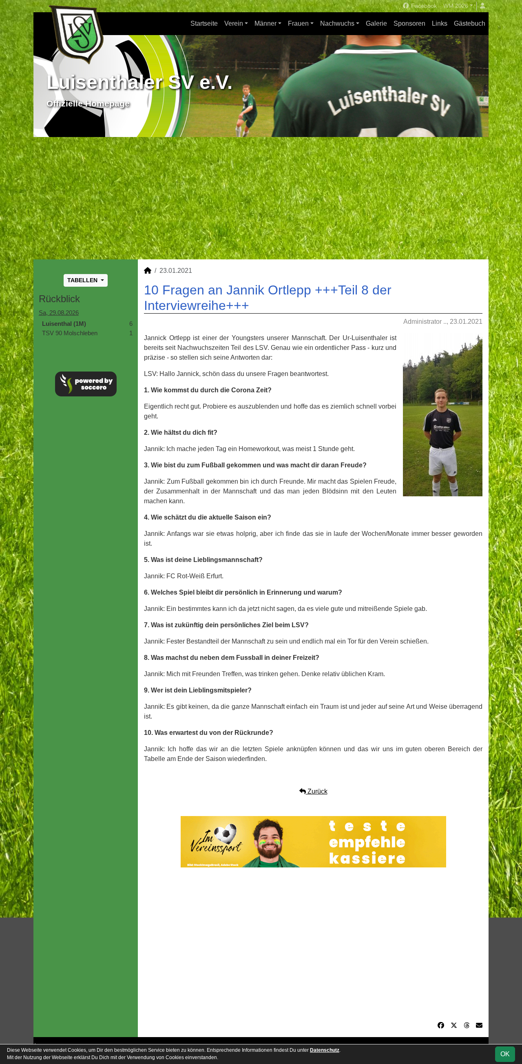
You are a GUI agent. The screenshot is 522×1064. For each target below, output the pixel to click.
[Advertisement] (261, 198)
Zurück (316, 791)
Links (439, 23)
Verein (233, 23)
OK (505, 1054)
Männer (265, 23)
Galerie (376, 23)
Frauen (298, 23)
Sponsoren (409, 23)
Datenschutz (324, 1050)
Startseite (204, 23)
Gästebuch (469, 23)
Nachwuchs (337, 23)
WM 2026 (455, 5)
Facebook (423, 5)
